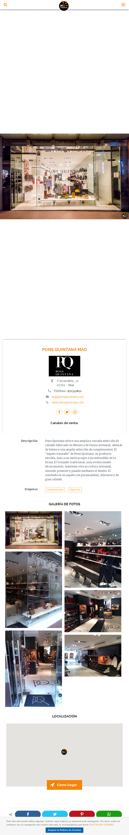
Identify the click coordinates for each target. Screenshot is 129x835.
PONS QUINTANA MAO (45, 13)
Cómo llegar (67, 785)
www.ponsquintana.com (68, 402)
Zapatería (75, 489)
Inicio (8, 13)
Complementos (55, 489)
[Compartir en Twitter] (55, 814)
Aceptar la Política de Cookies (64, 830)
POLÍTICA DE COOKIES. (102, 825)
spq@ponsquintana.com (68, 397)
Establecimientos (23, 13)
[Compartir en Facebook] (28, 814)
